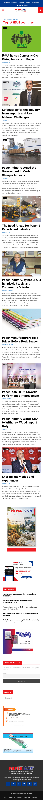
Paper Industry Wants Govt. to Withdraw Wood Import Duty (20, 422)
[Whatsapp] (35, 784)
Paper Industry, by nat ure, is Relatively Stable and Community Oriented (21, 283)
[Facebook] (8, 784)
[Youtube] (24, 784)
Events (5, 198)
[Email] (29, 784)
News (5, 28)
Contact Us (12, 797)
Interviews (6, 82)
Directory (7, 2)
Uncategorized (7, 310)
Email (4, 673)
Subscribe (27, 797)
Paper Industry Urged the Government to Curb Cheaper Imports (19, 171)
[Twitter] (13, 784)
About (5, 797)
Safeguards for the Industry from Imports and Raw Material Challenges (21, 113)
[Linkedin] (19, 784)
